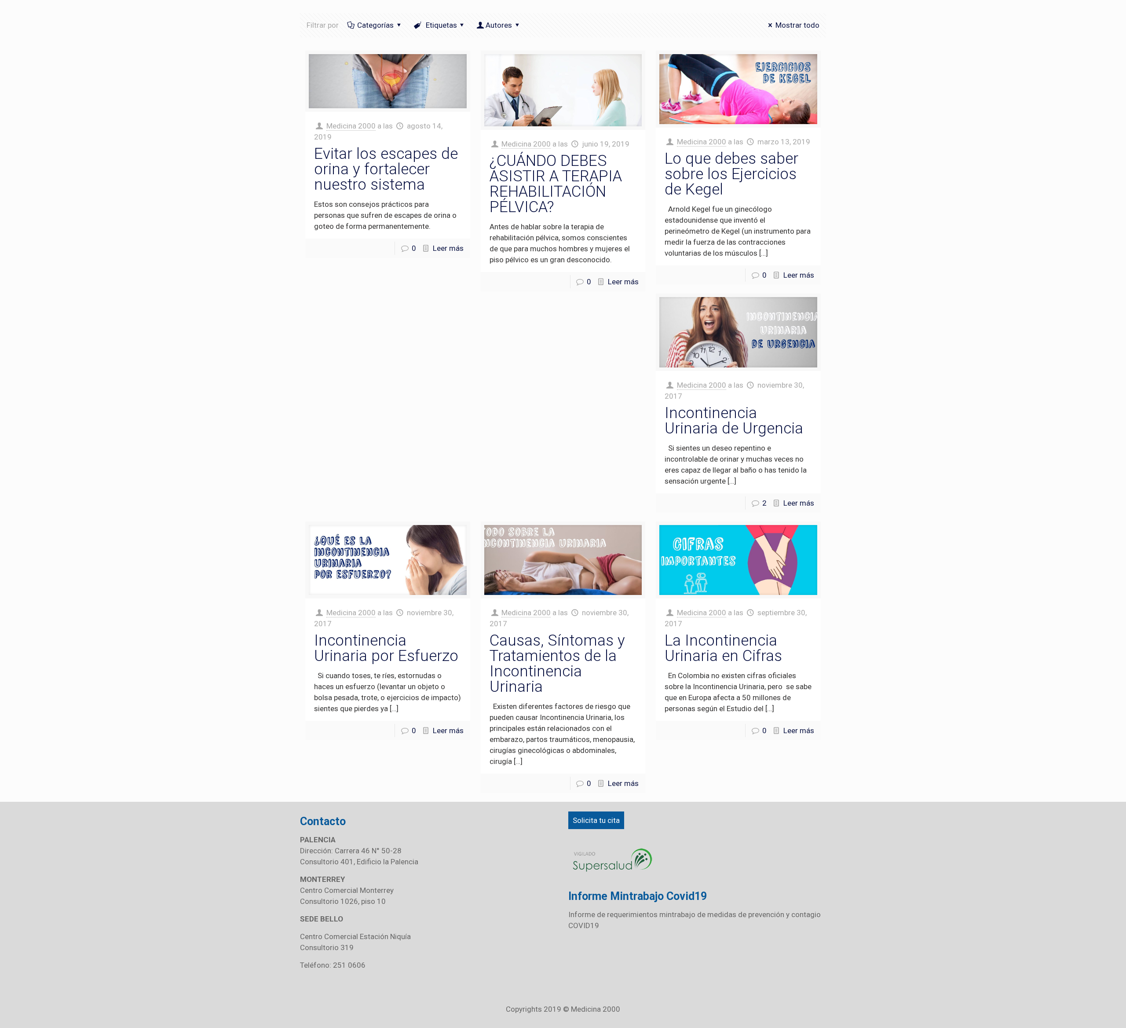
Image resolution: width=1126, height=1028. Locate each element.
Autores (499, 25)
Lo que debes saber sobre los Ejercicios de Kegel (731, 174)
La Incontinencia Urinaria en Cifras (723, 648)
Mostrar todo (797, 25)
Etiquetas (440, 25)
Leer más (448, 248)
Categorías (375, 25)
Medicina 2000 (351, 125)
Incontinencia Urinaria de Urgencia (734, 420)
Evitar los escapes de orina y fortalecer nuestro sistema (386, 169)
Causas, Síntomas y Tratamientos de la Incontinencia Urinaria (557, 663)
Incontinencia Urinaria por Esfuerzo (386, 648)
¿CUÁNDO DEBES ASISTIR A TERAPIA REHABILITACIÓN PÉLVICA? (556, 184)
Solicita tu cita (596, 820)
